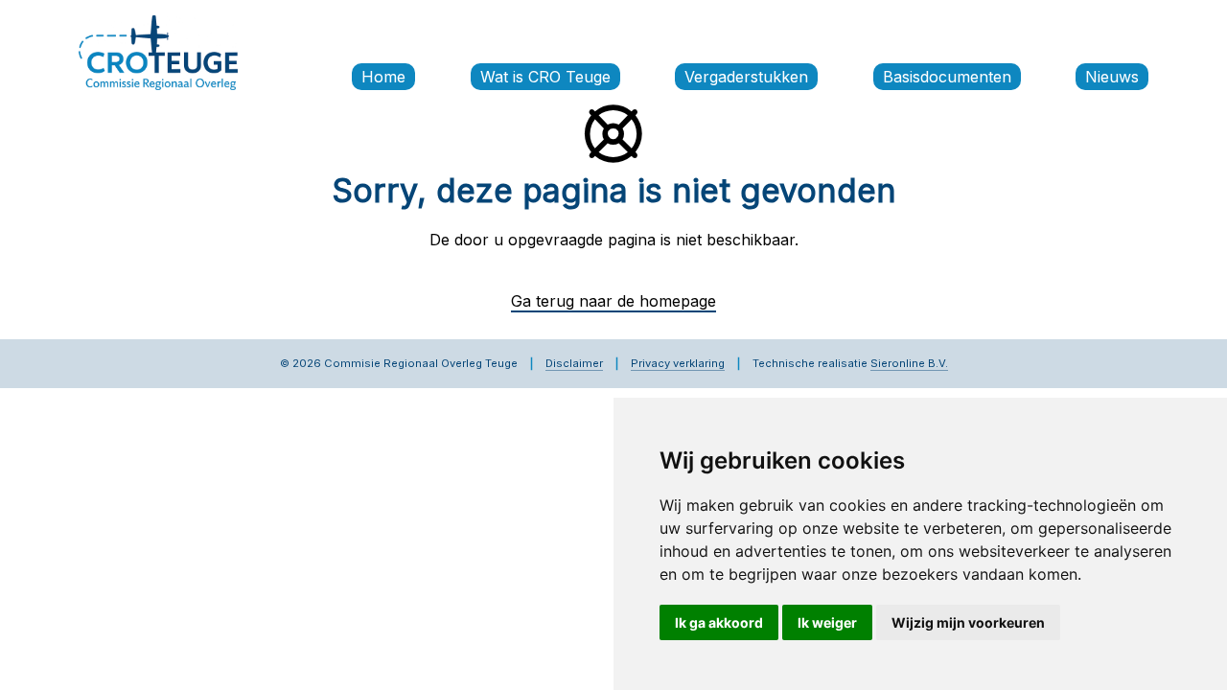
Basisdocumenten (947, 76)
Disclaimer (574, 363)
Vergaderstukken (746, 76)
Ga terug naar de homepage (613, 300)
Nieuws (1112, 76)
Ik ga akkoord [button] (719, 622)
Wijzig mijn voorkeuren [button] (968, 622)
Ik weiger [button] (827, 622)
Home (383, 76)
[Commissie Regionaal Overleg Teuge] (158, 50)
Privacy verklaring (678, 363)
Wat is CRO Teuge (545, 76)
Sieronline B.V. (909, 363)
